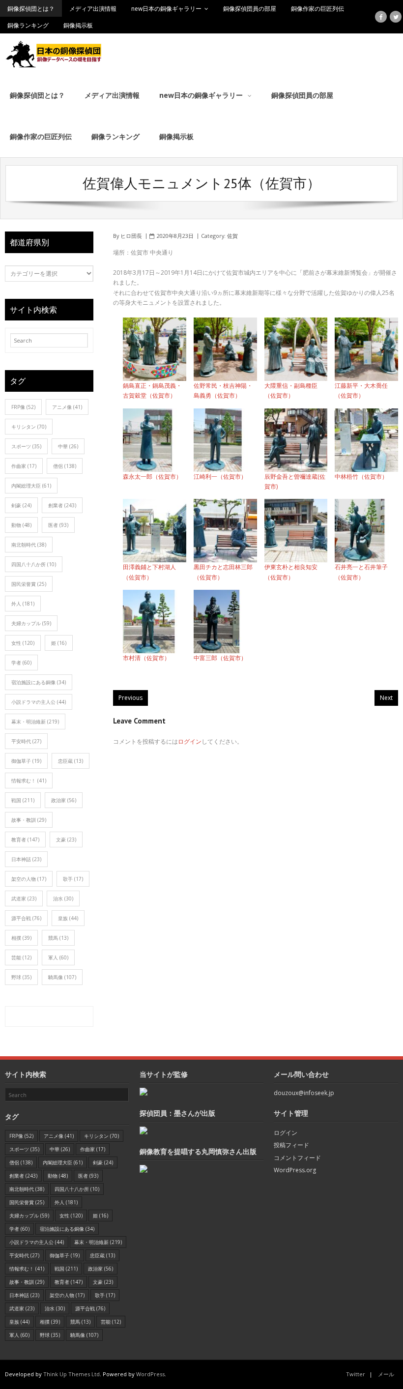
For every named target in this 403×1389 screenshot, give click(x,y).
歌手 (73, 878)
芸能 (21, 957)
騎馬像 (62, 977)
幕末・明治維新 (35, 721)
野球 (21, 977)
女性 (22, 642)
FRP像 (23, 407)
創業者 (62, 505)
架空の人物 (28, 878)
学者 (21, 662)
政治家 (63, 800)
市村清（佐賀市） (146, 658)
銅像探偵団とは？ (31, 8)
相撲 (21, 937)
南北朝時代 (28, 544)
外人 (22, 603)
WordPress (150, 1374)
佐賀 (232, 235)
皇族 (68, 918)
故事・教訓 (28, 819)
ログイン (190, 741)
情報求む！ (28, 780)
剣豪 (21, 505)
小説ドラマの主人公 (38, 701)
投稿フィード (291, 1145)
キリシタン (28, 426)
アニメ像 (67, 407)
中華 (68, 446)
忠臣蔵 (70, 760)
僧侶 (64, 466)
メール (386, 1374)
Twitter (355, 1374)
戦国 (22, 800)
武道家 (23, 898)
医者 (58, 524)
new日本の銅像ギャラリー (166, 8)
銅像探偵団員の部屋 (249, 8)
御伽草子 (26, 760)
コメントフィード (297, 1158)
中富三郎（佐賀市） (220, 658)
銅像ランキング (28, 25)
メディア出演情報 (92, 8)
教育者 (25, 839)
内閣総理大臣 (31, 485)
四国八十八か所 (33, 564)
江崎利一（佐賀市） (220, 476)
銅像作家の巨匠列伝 (317, 8)
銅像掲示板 (78, 25)
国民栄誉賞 (28, 583)
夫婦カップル (31, 623)
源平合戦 (26, 918)
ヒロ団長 (131, 235)
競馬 (58, 937)
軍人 (58, 957)
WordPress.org (295, 1170)
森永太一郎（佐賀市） (152, 476)
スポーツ (26, 446)
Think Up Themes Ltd (71, 1374)
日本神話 (26, 859)
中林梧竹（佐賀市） (361, 476)
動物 (21, 524)
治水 (63, 898)
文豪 (66, 839)
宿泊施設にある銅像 (38, 682)
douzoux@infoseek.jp (304, 1093)
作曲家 (23, 466)
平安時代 (26, 741)
